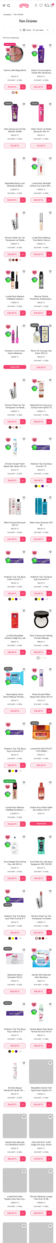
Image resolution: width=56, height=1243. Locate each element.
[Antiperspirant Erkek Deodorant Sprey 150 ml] (41, 280)
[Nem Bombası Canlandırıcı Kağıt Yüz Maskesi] (41, 958)
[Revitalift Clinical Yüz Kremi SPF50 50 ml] (41, 167)
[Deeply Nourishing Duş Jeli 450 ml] (15, 845)
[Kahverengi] (36, 486)
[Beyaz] (38, 658)
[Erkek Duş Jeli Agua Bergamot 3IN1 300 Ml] (41, 845)
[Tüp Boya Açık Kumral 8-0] (41, 560)
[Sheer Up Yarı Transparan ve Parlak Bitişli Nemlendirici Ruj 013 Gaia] (15, 389)
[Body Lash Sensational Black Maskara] (15, 167)
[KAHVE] (10, 427)
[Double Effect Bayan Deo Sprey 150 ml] (41, 678)
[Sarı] (39, 486)
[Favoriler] (41, 5)
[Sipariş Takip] (47, 5)
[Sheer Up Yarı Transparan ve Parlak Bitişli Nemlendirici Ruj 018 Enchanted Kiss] (15, 221)
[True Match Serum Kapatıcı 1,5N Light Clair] (41, 221)
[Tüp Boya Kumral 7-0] (41, 447)
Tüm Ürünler (18, 14)
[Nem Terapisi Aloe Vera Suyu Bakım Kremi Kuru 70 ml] (15, 1180)
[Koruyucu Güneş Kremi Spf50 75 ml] (41, 389)
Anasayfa (7, 14)
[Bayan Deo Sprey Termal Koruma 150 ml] (41, 1013)
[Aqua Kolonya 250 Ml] (41, 506)
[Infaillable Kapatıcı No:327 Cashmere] (15, 280)
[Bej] (41, 658)
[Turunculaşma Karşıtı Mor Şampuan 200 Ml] (41, 54)
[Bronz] (16, 92)
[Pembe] (13, 92)
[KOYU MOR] (42, 486)
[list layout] (20, 30)
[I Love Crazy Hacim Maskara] (15, 334)
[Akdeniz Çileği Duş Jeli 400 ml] (15, 619)
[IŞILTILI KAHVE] (13, 260)
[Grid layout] (24, 30)
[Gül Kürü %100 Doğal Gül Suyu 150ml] (41, 1126)
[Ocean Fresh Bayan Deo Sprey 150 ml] (15, 447)
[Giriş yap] (36, 5)
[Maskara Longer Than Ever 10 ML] (41, 1180)
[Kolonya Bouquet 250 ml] (15, 506)
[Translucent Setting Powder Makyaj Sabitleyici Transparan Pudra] (41, 619)
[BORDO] (16, 260)
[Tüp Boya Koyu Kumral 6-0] (15, 732)
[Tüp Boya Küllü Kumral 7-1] (15, 560)
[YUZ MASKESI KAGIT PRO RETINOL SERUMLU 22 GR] (15, 1126)
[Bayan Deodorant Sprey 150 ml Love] (15, 1071)
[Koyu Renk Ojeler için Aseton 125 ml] (41, 791)
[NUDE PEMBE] (10, 260)
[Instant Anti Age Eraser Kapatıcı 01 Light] (41, 1071)
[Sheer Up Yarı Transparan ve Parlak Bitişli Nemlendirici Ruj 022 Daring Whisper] (41, 900)
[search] (8, 5)
